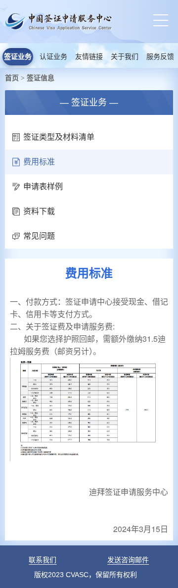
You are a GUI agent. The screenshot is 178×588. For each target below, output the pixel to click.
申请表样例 (43, 186)
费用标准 (39, 162)
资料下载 (39, 211)
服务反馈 (160, 56)
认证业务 (53, 56)
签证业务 (18, 56)
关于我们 (124, 56)
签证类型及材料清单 (58, 137)
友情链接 (89, 56)
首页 (12, 78)
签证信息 (40, 78)
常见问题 (39, 236)
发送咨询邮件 (128, 560)
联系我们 (42, 560)
